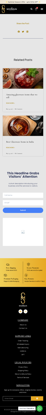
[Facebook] (20, 311)
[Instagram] (25, 311)
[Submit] (37, 398)
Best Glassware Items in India (20, 141)
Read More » (10, 103)
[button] (31, 9)
